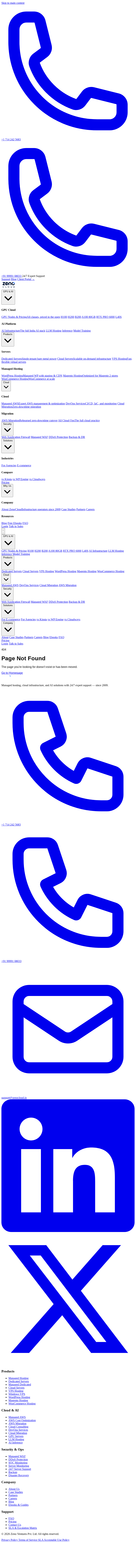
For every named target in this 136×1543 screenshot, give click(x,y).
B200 (78, 316)
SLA (41, 1539)
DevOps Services (29, 585)
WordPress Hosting (65, 571)
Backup (12, 1472)
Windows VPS (16, 1394)
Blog (13, 279)
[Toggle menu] (3, 531)
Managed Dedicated (19, 1384)
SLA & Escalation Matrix (22, 1527)
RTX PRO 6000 (105, 316)
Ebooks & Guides (18, 1504)
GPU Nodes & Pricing (14, 550)
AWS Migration (67, 585)
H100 (64, 316)
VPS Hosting (46, 571)
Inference (67, 330)
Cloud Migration (48, 585)
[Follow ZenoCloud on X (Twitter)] (68, 1364)
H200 (71, 316)
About (4, 637)
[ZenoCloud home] (8, 287)
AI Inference (15, 1442)
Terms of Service (28, 1539)
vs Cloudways (72, 619)
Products (7, 334)
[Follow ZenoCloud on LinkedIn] (68, 1231)
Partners (28, 637)
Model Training (82, 330)
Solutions (8, 440)
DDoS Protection (58, 601)
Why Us (7, 486)
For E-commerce (10, 619)
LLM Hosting (53, 330)
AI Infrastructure (98, 550)
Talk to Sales (16, 526)
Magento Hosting (87, 571)
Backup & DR (77, 601)
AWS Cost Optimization (22, 1420)
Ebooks (53, 637)
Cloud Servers (30, 571)
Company (8, 623)
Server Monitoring (18, 1465)
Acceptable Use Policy (56, 1539)
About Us (13, 1488)
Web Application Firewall (15, 601)
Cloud (6, 382)
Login (4, 526)
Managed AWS (10, 585)
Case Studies (16, 637)
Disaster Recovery (18, 1475)
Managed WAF (39, 601)
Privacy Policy (9, 1539)
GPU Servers (15, 1436)
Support (5, 279)
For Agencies (28, 619)
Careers (38, 637)
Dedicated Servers (11, 571)
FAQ (61, 637)
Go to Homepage (12, 672)
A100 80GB (89, 316)
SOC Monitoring (17, 1462)
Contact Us (14, 1524)
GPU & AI (8, 291)
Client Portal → (26, 279)
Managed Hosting (18, 1378)
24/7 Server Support (19, 1468)
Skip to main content (12, 2)
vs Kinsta (41, 619)
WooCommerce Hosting (110, 571)
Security (7, 424)
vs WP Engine (56, 619)
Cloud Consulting (18, 1426)
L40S (118, 316)
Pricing (5, 482)
